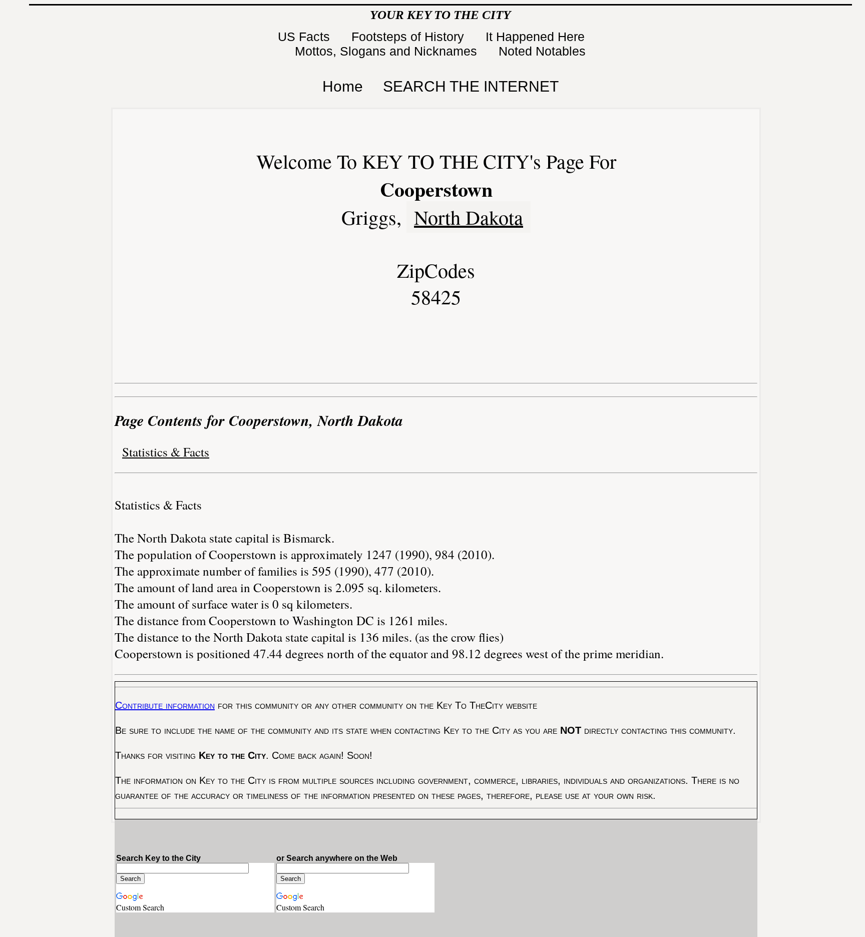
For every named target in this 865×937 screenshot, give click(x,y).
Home (342, 86)
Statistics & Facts (165, 451)
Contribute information (165, 705)
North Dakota (468, 217)
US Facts (305, 37)
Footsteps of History (409, 37)
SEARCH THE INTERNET (471, 86)
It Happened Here (537, 37)
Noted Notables (542, 51)
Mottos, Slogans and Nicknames (388, 51)
